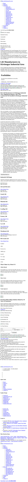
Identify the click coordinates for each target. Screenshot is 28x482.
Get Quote (3, 49)
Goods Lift (8, 6)
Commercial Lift (9, 17)
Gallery (4, 385)
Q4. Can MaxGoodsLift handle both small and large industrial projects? (14, 347)
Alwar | (12, 436)
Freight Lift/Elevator (10, 22)
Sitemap (2, 441)
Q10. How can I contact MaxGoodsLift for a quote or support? (14, 359)
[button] (1, 31)
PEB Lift (7, 24)
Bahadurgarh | (4, 437)
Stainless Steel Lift (9, 23)
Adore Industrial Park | (5, 436)
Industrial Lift (8, 8)
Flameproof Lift (9, 15)
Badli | (15, 436)
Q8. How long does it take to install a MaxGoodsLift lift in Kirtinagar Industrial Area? (13, 355)
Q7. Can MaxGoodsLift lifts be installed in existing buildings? (14, 353)
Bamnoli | (15, 437)
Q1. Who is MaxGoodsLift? (7, 340)
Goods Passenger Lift (10, 9)
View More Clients (4, 89)
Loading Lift (8, 18)
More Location (11, 438)
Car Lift (7, 10)
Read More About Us (5, 174)
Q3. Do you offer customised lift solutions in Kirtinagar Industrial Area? (12, 345)
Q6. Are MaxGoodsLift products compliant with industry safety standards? (13, 352)
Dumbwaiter (8, 12)
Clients (4, 384)
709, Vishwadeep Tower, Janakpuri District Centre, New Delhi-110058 (14, 431)
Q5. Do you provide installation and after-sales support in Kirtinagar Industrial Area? (13, 350)
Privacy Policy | (7, 441)
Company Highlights (7, 389)
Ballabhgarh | (10, 437)
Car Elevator (8, 20)
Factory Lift (8, 11)
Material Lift (8, 16)
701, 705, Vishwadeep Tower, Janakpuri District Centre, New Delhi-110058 (15, 421)
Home (4, 382)
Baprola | (19, 437)
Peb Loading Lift (9, 474)
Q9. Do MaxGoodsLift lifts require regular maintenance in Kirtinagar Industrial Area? (13, 358)
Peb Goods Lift (9, 468)
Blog (4, 386)
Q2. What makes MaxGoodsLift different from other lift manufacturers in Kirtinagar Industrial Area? (13, 342)
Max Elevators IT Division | (17, 441)
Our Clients (8, 83)
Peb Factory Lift (9, 470)
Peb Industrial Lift (9, 469)
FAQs (4, 387)
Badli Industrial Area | (21, 436)
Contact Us (3, 83)
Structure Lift (8, 19)
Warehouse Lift (9, 13)
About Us (5, 383)
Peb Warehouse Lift (10, 471)
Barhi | (23, 437)
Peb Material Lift (9, 472)
